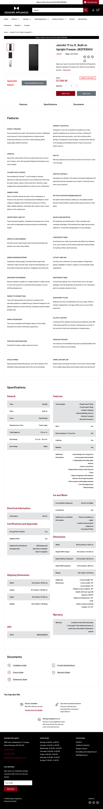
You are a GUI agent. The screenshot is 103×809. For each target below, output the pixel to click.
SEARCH (79, 742)
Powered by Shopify (10, 801)
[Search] (85, 10)
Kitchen (14, 19)
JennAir (59, 54)
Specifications (50, 104)
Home (6, 19)
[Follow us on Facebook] (90, 802)
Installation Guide (19, 665)
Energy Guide (18, 672)
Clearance (7, 25)
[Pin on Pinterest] (88, 56)
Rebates (18, 25)
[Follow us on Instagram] (93, 802)
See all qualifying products (34, 83)
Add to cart (66, 93)
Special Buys (82, 19)
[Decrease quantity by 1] (66, 86)
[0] (97, 10)
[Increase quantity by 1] (77, 86)
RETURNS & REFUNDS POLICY (86, 752)
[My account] (93, 10)
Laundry (26, 19)
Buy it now (86, 93)
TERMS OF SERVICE (83, 745)
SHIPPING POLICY (82, 755)
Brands (72, 19)
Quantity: (59, 86)
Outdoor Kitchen (58, 19)
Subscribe (10, 789)
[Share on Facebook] (84, 56)
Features (23, 104)
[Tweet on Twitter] (92, 56)
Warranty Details (63, 672)
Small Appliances (40, 19)
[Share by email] (84, 60)
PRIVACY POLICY (81, 749)
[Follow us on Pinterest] (97, 802)
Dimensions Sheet (20, 679)
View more (67, 70)
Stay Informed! (92, 2)
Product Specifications (66, 665)
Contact (27, 25)
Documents (78, 104)
